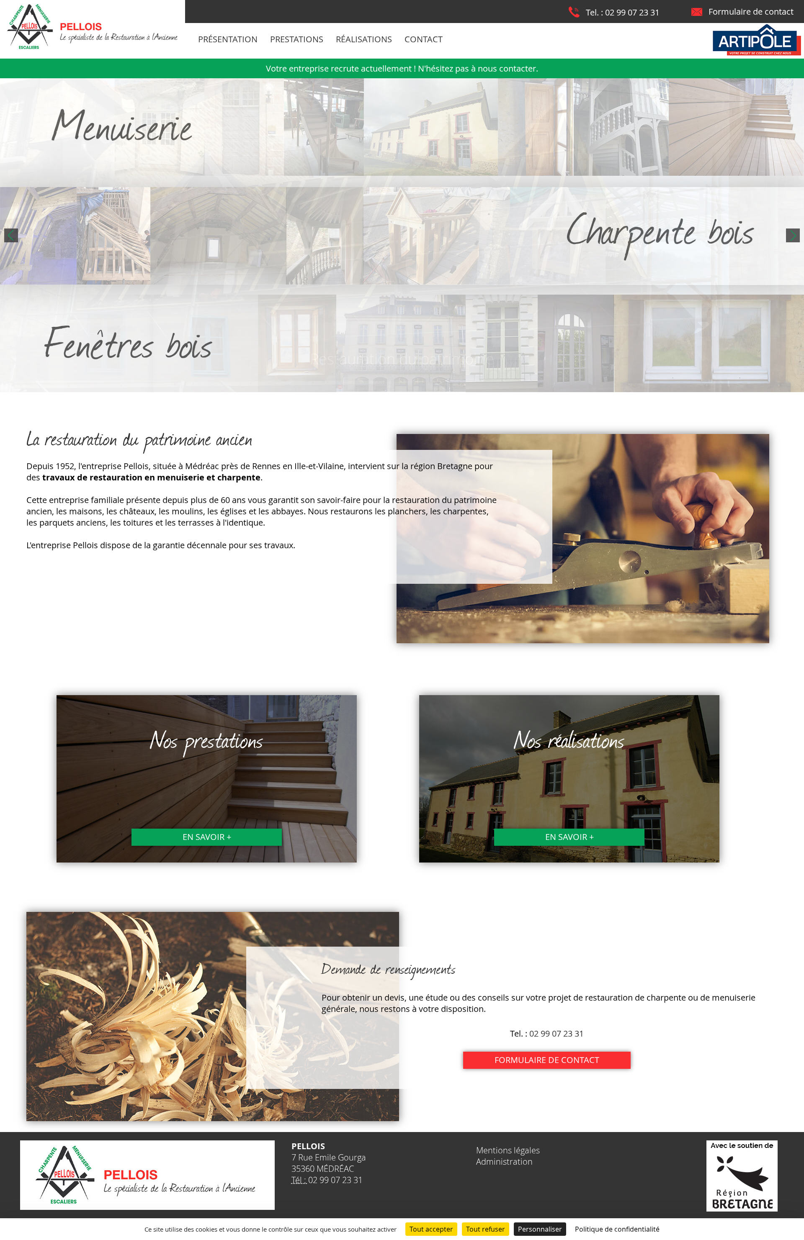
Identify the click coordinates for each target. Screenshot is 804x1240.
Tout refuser (485, 1229)
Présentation (228, 39)
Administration (504, 1161)
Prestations (296, 39)
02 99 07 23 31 (632, 12)
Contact (424, 39)
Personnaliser (540, 1229)
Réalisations (364, 39)
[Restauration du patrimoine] (402, 235)
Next (793, 235)
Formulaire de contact (751, 11)
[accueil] (92, 48)
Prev (11, 235)
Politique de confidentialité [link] (617, 1229)
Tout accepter (431, 1229)
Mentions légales (508, 1150)
